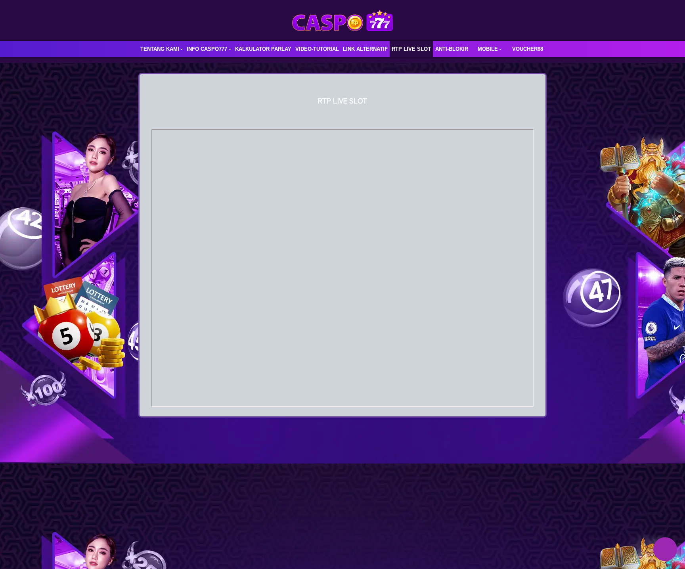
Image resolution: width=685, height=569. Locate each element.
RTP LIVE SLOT (411, 49)
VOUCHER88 (527, 49)
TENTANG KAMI (159, 49)
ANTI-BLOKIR (451, 49)
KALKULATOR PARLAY (263, 49)
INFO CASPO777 (207, 49)
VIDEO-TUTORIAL (317, 49)
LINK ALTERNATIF (365, 49)
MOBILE (488, 49)
